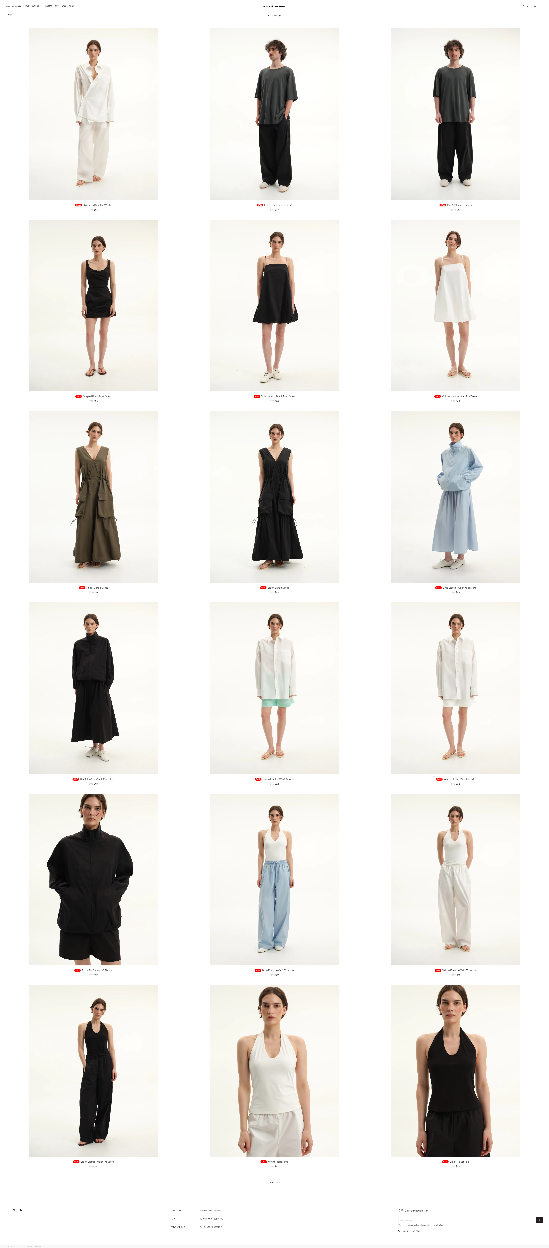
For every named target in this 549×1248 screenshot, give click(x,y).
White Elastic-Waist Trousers (459, 970)
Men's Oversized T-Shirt (278, 204)
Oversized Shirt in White (97, 204)
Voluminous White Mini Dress (459, 396)
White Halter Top (278, 1161)
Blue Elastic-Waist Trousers (278, 970)
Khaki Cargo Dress (97, 587)
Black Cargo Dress (278, 587)
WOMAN (48, 6)
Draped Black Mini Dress (97, 396)
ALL (8, 6)
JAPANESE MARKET (20, 6)
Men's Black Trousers (459, 204)
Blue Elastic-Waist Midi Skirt (459, 587)
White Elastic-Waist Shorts (459, 778)
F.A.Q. (173, 1219)
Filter (272, 15)
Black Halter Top (459, 1161)
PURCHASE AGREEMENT (211, 1227)
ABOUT (72, 6)
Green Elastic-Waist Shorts (278, 778)
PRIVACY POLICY (178, 1227)
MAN (57, 6)
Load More (274, 1182)
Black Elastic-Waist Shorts (97, 970)
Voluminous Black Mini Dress (278, 396)
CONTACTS (176, 1211)
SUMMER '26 (37, 6)
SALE (64, 6)
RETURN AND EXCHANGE (211, 1219)
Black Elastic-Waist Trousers (97, 1161)
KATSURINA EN (23, 1246)
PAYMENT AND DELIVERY (211, 1211)
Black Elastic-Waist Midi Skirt (97, 778)
